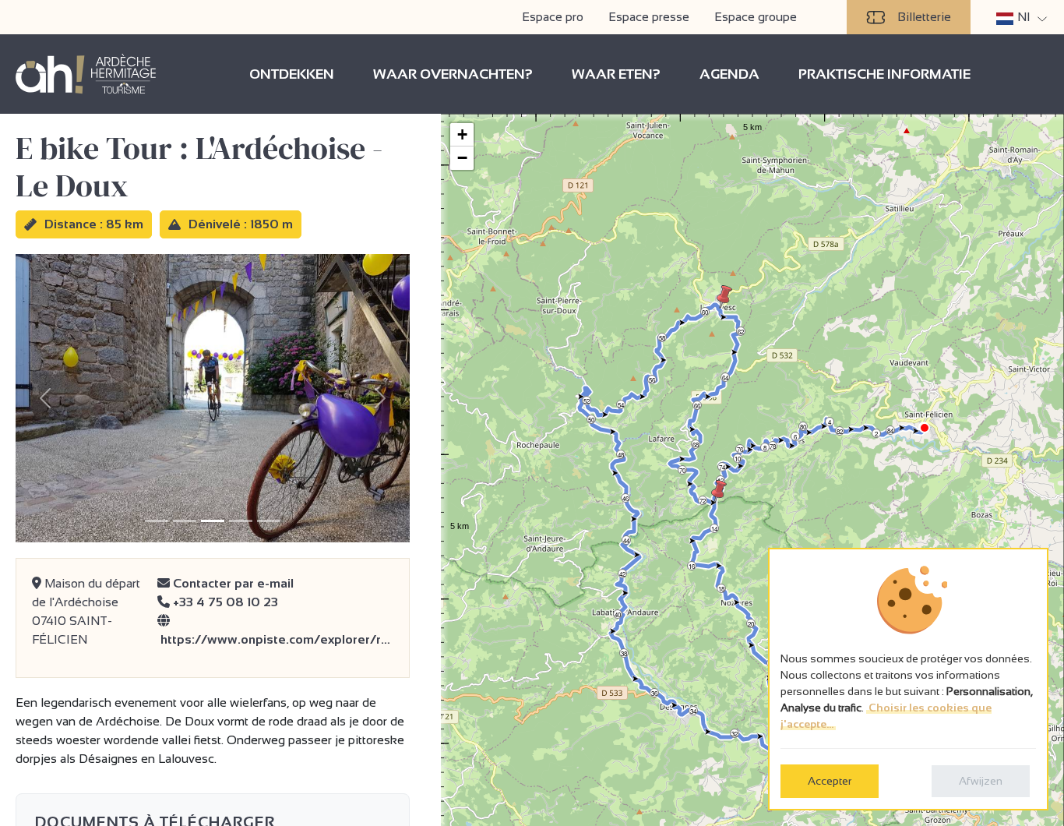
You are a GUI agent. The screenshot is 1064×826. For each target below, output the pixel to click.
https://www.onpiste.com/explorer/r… (273, 639)
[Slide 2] (184, 521)
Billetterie (924, 16)
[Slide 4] (240, 521)
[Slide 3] (212, 521)
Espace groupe (755, 16)
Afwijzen (980, 781)
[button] (719, 491)
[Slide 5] (268, 521)
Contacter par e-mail (232, 583)
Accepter (829, 781)
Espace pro (552, 16)
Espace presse (648, 16)
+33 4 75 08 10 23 (224, 602)
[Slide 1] (156, 521)
